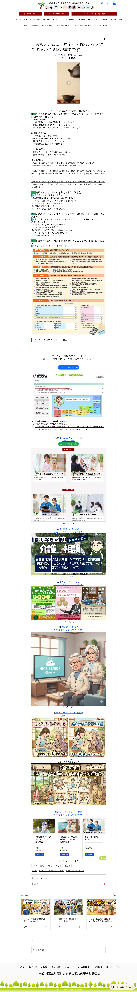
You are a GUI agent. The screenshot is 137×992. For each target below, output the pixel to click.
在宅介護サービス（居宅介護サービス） (56, 25)
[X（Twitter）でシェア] (37, 878)
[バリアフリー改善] (101, 907)
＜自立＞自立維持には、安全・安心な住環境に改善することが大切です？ (100, 920)
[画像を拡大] (43, 603)
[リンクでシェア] (47, 878)
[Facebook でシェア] (32, 878)
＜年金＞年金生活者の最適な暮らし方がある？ (35, 920)
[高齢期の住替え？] (68, 907)
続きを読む (104, 25)
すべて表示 (112, 895)
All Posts (24, 25)
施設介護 (67, 866)
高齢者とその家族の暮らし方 (85, 25)
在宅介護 (58, 866)
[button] (114, 3)
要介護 (42, 866)
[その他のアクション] (104, 39)
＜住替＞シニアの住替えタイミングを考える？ (68, 920)
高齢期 (50, 866)
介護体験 (35, 25)
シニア (35, 866)
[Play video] (68, 83)
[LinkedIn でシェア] (42, 878)
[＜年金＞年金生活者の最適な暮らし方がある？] (35, 907)
